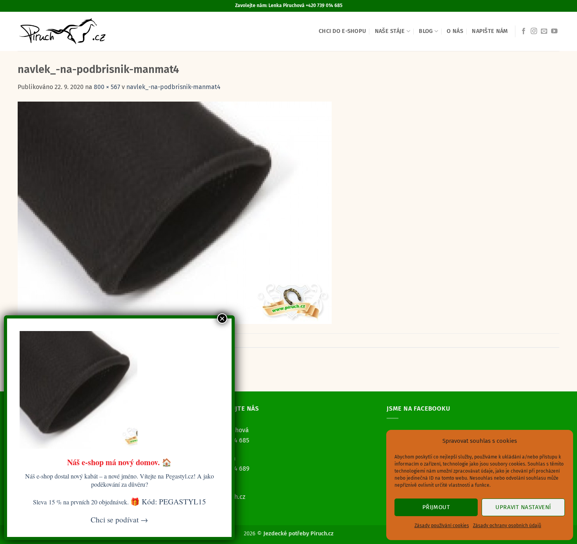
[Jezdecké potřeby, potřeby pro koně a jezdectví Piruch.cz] (62, 31)
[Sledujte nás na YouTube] (554, 31)
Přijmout (436, 507)
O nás (455, 31)
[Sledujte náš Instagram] (534, 31)
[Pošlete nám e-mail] (544, 31)
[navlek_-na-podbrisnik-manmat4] (175, 212)
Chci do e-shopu (342, 31)
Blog (426, 31)
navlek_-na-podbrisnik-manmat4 (173, 87)
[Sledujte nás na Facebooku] (523, 31)
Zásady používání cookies (441, 525)
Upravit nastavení (523, 507)
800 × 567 (107, 87)
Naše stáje (390, 31)
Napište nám (490, 31)
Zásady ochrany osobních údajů (507, 525)
